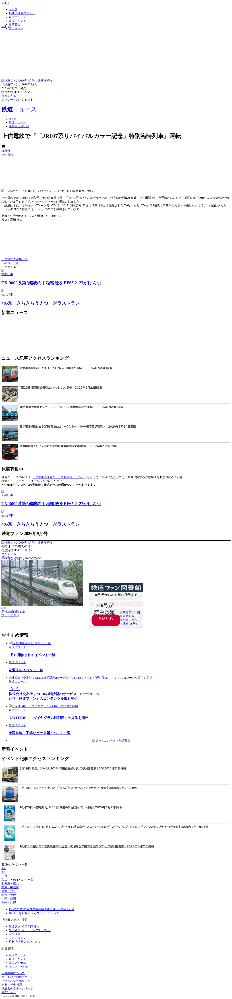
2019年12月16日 (19, 126)
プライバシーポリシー (15, 980)
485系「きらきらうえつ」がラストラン (34, 913)
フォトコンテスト (20, 937)
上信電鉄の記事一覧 (14, 259)
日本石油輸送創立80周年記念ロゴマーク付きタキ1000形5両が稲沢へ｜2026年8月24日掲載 (78, 426)
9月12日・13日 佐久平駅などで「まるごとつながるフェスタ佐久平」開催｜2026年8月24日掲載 (78, 787)
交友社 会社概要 (11, 984)
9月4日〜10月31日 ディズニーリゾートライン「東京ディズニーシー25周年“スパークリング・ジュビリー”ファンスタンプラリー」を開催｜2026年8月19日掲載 (114, 826)
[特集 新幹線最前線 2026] (42, 604)
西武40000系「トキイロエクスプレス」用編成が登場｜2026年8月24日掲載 (66, 368)
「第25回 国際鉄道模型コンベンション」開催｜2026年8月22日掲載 (61, 387)
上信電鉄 (7, 154)
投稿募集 (14, 24)
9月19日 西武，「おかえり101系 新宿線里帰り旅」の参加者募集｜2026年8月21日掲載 (73, 768)
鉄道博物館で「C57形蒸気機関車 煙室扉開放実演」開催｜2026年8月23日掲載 (68, 446)
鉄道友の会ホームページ (17, 988)
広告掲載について (13, 973)
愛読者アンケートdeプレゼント (21, 557)
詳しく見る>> (10, 615)
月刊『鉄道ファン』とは (25, 941)
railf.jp (5, 3)
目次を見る (8, 553)
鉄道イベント (17, 20)
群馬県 (5, 150)
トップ (13, 9)
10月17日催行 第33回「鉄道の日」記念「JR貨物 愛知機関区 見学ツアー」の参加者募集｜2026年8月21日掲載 (87, 846)
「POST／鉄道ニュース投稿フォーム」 (58, 477)
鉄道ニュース (17, 16)
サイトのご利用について (17, 977)
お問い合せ (8, 992)
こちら (37, 480)
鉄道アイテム (17, 962)
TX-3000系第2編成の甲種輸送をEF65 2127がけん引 (41, 909)
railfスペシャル (18, 966)
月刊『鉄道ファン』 (22, 13)
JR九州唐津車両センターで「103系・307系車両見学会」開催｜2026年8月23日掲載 (71, 407)
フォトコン (16, 28)
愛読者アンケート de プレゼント (30, 930)
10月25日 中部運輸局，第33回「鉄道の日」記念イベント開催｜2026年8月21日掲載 (71, 807)
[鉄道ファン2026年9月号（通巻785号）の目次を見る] (27, 80)
